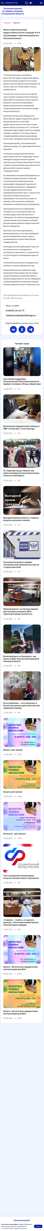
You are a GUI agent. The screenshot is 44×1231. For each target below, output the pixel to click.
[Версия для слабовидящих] (30, 3)
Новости (16, 23)
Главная (6, 23)
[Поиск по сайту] (26, 3)
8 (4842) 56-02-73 (15, 310)
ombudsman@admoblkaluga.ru (21, 315)
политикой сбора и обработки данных (14, 1228)
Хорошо (38, 1226)
